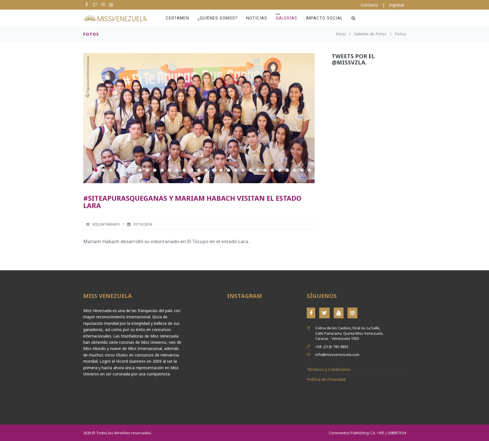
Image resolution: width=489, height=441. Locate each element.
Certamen (177, 18)
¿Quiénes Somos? (218, 18)
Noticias (256, 18)
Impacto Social (324, 18)
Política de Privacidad (326, 379)
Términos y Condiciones (329, 369)
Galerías (286, 18)
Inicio (341, 33)
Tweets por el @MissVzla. (353, 59)
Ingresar (396, 5)
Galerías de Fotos (370, 33)
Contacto (369, 5)
